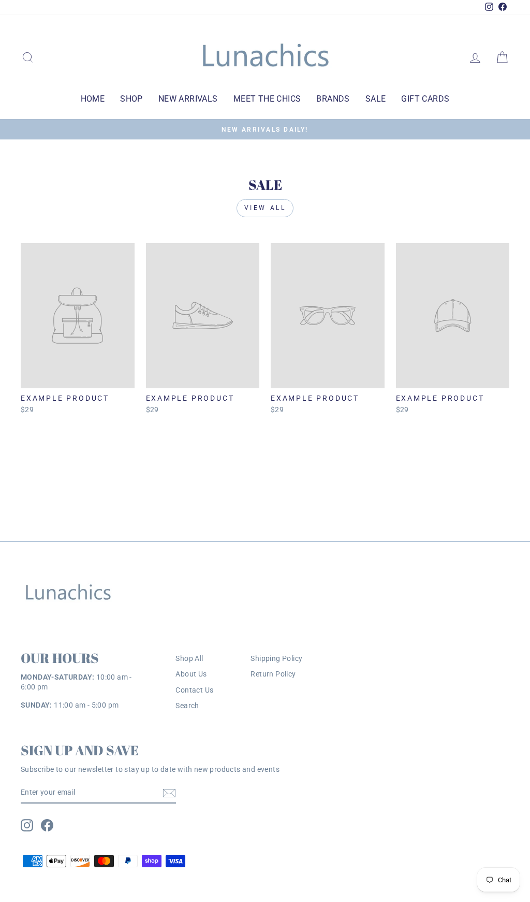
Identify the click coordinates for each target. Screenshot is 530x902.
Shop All (189, 658)
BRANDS (332, 99)
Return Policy (273, 674)
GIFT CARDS (425, 99)
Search (187, 705)
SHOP (131, 99)
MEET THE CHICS (267, 99)
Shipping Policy (276, 658)
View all (265, 208)
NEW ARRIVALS (188, 99)
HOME (93, 99)
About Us (191, 674)
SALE (375, 99)
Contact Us (194, 690)
